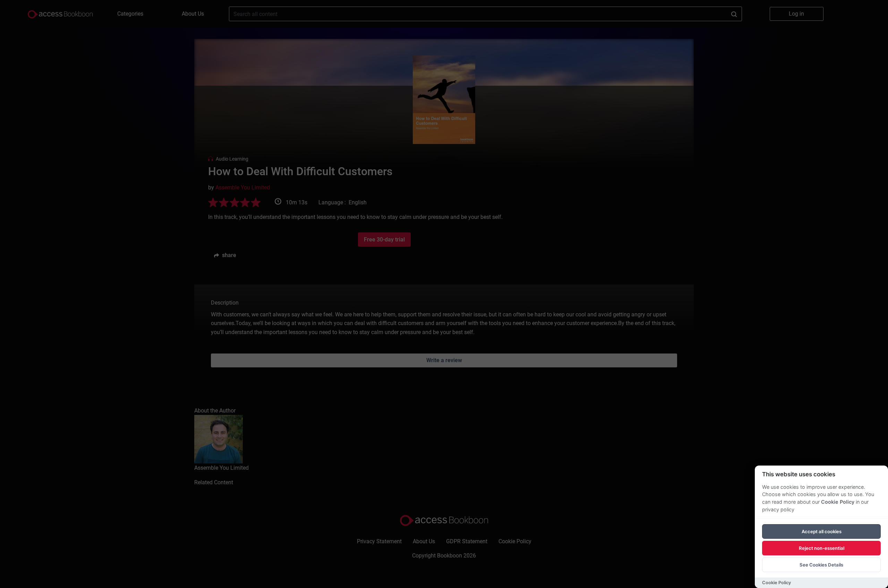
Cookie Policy (837, 502)
